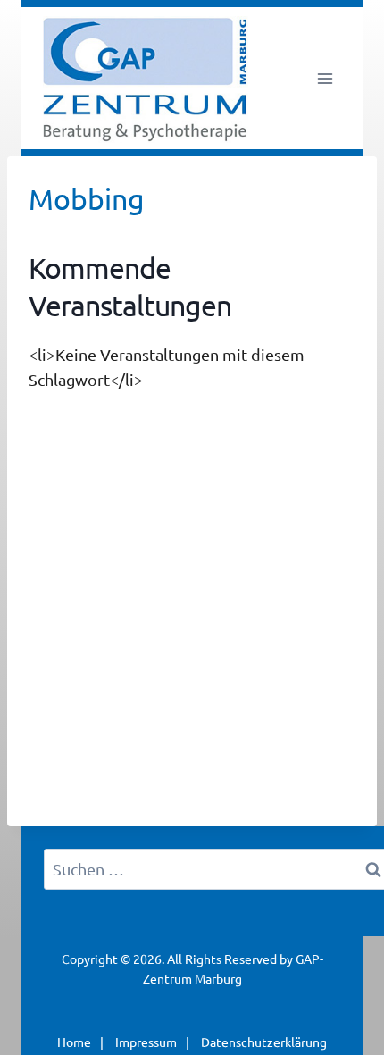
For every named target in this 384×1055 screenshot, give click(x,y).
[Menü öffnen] (324, 78)
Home (74, 1042)
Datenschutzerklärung (264, 1042)
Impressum (146, 1042)
